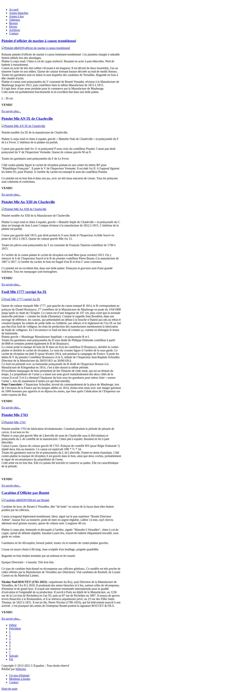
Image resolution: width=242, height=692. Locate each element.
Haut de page (9, 688)
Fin (11, 659)
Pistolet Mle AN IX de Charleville (27, 119)
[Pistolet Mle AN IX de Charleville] (23, 126)
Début (12, 625)
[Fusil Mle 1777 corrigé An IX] (21, 299)
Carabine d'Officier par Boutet (25, 493)
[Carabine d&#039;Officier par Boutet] (25, 500)
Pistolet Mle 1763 (15, 415)
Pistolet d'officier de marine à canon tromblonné (39, 41)
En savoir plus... (11, 111)
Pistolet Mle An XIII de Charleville (28, 202)
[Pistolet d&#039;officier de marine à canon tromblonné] (36, 48)
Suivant (13, 655)
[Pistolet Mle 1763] (14, 422)
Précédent (15, 628)
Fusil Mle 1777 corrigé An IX (24, 292)
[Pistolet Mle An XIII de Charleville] (24, 209)
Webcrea (21, 669)
